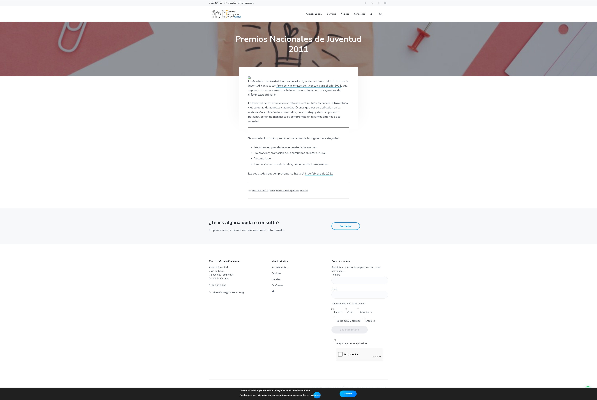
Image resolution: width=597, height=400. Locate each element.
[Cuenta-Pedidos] (371, 14)
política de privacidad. (357, 343)
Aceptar (348, 393)
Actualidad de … (280, 267)
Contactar (346, 226)
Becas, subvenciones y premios (284, 190)
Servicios (276, 273)
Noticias (304, 190)
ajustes (317, 395)
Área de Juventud (260, 190)
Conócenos (277, 285)
